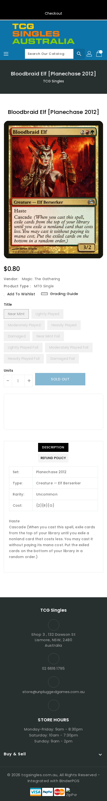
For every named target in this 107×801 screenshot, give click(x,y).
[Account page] (90, 54)
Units (8, 370)
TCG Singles (53, 81)
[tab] (53, 447)
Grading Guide (64, 293)
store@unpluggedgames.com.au (53, 691)
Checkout (53, 13)
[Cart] (100, 54)
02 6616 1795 (53, 668)
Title (8, 304)
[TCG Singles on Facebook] (53, 5)
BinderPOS (69, 780)
